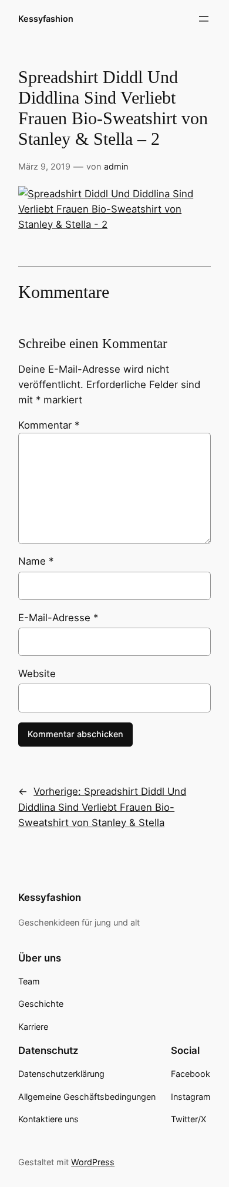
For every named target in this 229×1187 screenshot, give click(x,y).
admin (116, 166)
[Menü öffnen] (204, 19)
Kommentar (48, 425)
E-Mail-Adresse (58, 618)
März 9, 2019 (44, 166)
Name (35, 561)
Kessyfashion (45, 19)
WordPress (92, 1162)
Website (37, 673)
